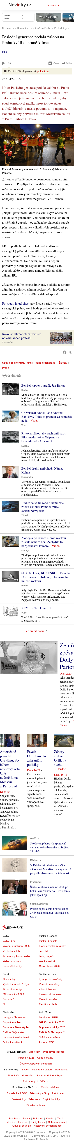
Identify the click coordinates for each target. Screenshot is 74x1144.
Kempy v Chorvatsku (14, 1017)
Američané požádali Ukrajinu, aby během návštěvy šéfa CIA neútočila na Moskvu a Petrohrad (10, 769)
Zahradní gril (30, 1081)
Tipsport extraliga (12, 989)
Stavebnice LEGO (17, 1093)
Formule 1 (9, 999)
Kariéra (50, 1118)
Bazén (25, 1069)
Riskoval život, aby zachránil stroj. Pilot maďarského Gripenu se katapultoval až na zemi (43, 437)
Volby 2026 (9, 940)
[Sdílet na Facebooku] (64, 352)
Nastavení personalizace (48, 1125)
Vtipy (24, 425)
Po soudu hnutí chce (15, 303)
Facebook (14, 1118)
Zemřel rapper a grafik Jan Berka (43, 385)
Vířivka (44, 1081)
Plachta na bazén (42, 1069)
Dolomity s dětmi (12, 1042)
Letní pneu (58, 1093)
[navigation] (4, 5)
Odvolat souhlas (21, 1125)
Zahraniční (7, 342)
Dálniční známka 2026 (51, 1022)
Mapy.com (34, 1051)
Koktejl (25, 550)
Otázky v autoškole (50, 1037)
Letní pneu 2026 (48, 1017)
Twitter (26, 1118)
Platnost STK (46, 1042)
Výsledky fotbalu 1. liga (16, 984)
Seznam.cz (53, 5)
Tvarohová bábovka (50, 994)
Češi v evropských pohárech (36, 1063)
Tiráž (60, 1118)
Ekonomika (27, 477)
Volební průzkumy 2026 (16, 945)
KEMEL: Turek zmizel (36, 608)
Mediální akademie (17, 1122)
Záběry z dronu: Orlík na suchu (60, 758)
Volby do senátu (12, 961)
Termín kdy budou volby (16, 956)
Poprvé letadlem (12, 1022)
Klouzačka (27, 1075)
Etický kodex (38, 1122)
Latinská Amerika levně (16, 1037)
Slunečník (13, 1075)
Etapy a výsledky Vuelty (52, 945)
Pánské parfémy (35, 1105)
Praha (5, 367)
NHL (5, 1004)
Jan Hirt (43, 951)
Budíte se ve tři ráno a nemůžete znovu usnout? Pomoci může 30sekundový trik (42, 506)
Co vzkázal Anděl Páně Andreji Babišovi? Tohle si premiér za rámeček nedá (46, 416)
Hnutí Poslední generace (41, 362)
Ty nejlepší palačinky (51, 979)
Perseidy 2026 (26, 1057)
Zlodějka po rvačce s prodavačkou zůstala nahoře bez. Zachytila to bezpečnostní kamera (43, 542)
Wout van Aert (47, 961)
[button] (37, 145)
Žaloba (63, 362)
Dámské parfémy (39, 1093)
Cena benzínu (45, 1057)
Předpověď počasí (53, 1051)
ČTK (4, 52)
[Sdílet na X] (70, 352)
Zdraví (24, 515)
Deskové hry (18, 1099)
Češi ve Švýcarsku (13, 1032)
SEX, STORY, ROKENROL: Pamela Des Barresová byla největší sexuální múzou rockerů (45, 577)
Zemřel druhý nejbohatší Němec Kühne (42, 470)
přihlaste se (43, 71)
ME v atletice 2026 (13, 994)
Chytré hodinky (51, 1099)
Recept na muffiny (49, 984)
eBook (56, 63)
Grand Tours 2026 (49, 966)
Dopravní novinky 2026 (52, 1027)
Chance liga (9, 979)
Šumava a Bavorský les (16, 1027)
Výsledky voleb (11, 951)
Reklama (38, 1118)
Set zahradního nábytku (49, 1075)
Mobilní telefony (50, 1087)
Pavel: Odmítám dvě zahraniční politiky (37, 758)
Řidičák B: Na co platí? (52, 1032)
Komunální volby (12, 966)
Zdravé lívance (47, 989)
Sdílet (69, 63)
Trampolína (61, 1069)
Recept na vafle (48, 999)
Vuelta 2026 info (48, 940)
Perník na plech (48, 1004)
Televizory (34, 1099)
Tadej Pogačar (47, 956)
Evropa (25, 446)
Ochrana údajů (56, 1122)
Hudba (24, 390)
